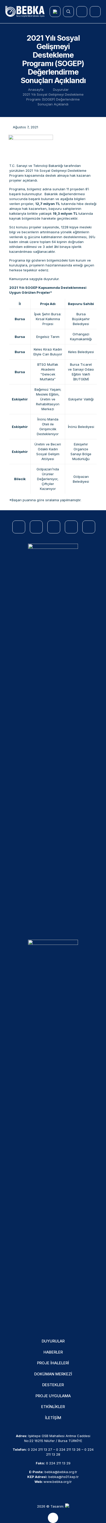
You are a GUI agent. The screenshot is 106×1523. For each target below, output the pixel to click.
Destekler (53, 1384)
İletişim (53, 1417)
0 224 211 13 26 (68, 1449)
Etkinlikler (53, 1406)
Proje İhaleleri (53, 1362)
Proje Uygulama (53, 1395)
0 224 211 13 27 (40, 1449)
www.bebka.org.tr (57, 1482)
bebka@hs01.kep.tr (63, 1477)
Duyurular (61, 89)
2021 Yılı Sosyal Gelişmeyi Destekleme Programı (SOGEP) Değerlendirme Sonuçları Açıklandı (53, 99)
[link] (53, 736)
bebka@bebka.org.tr (61, 1472)
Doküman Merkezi (53, 1374)
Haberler (53, 1352)
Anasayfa (35, 89)
